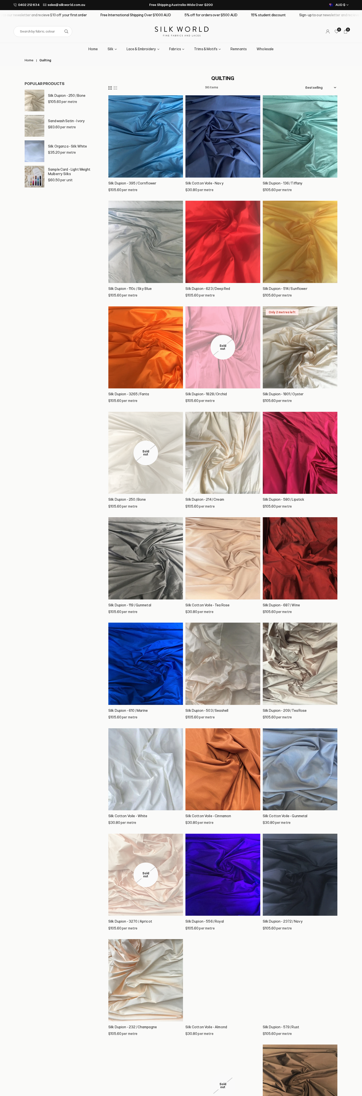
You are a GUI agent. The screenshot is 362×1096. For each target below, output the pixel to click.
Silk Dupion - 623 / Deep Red (207, 289)
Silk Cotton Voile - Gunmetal (285, 816)
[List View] (115, 88)
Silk (111, 49)
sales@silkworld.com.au (66, 5)
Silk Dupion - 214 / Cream (204, 500)
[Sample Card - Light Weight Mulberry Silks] (34, 176)
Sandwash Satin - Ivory (66, 121)
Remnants (238, 49)
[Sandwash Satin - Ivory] (34, 126)
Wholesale (265, 49)
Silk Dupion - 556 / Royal (204, 921)
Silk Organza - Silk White (67, 146)
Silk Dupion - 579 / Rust (281, 1027)
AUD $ (340, 5)
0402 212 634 (28, 5)
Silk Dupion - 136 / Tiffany (283, 183)
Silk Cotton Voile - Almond (206, 1027)
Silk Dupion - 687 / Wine (281, 605)
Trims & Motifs (205, 49)
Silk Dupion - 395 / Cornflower (132, 183)
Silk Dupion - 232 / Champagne (132, 1027)
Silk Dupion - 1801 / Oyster (283, 394)
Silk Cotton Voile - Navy (204, 183)
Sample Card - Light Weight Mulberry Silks (69, 171)
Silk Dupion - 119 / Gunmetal (129, 605)
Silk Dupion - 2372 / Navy (283, 921)
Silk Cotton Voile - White (128, 816)
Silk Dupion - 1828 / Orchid (206, 394)
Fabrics (175, 49)
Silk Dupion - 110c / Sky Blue (130, 289)
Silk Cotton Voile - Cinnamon (208, 816)
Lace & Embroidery (141, 49)
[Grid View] (110, 88)
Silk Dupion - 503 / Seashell (206, 711)
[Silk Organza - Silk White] (34, 151)
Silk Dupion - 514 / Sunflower (285, 289)
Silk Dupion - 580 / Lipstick (284, 500)
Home (93, 49)
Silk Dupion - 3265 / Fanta (128, 394)
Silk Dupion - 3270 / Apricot (130, 921)
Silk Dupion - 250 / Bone (66, 96)
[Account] (327, 31)
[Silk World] (181, 31)
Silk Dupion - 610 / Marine (128, 711)
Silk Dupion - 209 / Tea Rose (285, 711)
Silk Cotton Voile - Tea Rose (207, 605)
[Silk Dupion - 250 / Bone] (34, 100)
